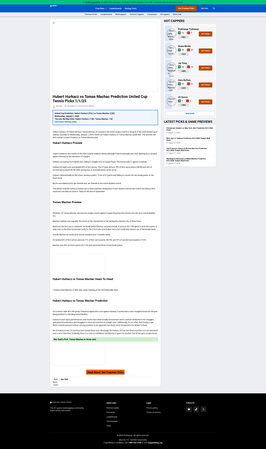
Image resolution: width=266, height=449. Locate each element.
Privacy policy (152, 408)
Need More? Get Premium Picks (105, 372)
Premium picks (113, 408)
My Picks (204, 8)
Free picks (111, 412)
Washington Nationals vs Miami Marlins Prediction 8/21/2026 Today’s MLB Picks (186, 160)
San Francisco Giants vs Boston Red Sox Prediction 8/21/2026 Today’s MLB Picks (186, 149)
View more (189, 114)
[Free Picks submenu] (106, 8)
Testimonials (112, 421)
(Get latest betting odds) (66, 122)
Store (109, 426)
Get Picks (205, 34)
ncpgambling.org (155, 443)
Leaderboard (112, 417)
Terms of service (153, 412)
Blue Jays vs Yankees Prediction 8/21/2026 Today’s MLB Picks (188, 139)
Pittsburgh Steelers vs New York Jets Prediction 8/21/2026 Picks (189, 129)
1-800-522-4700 (134, 443)
